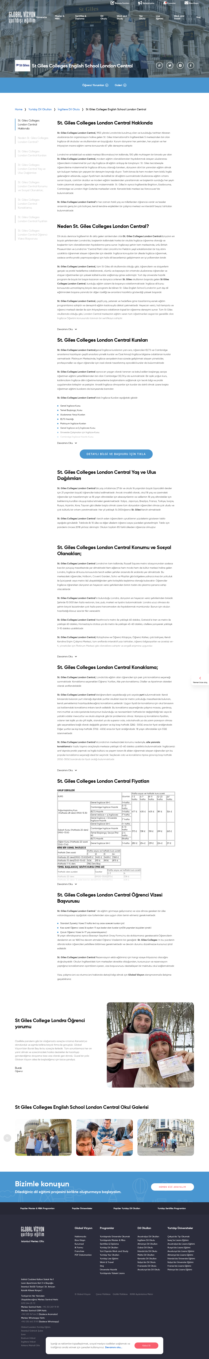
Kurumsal (79, 1243)
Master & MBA (59, 17)
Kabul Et (146, 1345)
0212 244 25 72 (28, 1303)
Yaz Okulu (142, 17)
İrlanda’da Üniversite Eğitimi (181, 1258)
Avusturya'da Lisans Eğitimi (181, 1251)
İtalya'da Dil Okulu (147, 1262)
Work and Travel (179, 17)
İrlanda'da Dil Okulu (147, 1251)
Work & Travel (107, 1262)
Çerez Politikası (103, 1294)
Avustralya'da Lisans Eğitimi (181, 1243)
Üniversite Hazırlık (108, 1269)
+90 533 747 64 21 (29, 1314)
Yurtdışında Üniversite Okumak (115, 1236)
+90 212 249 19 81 (50, 1306)
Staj (198, 17)
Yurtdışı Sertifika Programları (172, 1208)
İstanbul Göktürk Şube (32, 1330)
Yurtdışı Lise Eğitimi (109, 1258)
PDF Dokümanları (83, 1254)
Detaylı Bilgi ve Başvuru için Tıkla (116, 454)
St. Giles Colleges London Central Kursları (32, 153)
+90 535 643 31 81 (29, 1321)
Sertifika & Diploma (80, 17)
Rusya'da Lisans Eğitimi (179, 1247)
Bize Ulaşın (80, 1240)
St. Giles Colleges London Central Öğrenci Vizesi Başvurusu (32, 234)
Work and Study (122, 17)
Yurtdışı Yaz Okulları (109, 1254)
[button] (7, 1138)
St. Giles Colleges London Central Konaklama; (28, 203)
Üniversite (41, 17)
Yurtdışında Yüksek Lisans (112, 1273)
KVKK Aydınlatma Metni (141, 1294)
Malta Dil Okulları (146, 1254)
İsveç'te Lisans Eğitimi (178, 1240)
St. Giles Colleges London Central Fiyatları (32, 219)
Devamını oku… (113, 1347)
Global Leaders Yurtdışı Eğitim (35, 1327)
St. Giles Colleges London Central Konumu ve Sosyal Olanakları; (32, 186)
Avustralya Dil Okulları (148, 1236)
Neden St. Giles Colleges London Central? (33, 140)
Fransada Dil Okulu (147, 1265)
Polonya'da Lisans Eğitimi (180, 1269)
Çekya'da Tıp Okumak (179, 1236)
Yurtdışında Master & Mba (112, 1240)
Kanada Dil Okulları (147, 1258)
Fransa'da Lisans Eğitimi (179, 1265)
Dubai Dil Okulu (145, 1247)
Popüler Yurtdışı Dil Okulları (127, 1208)
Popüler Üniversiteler (82, 1208)
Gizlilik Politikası (120, 1294)
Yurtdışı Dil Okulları (40, 109)
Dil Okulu (104, 17)
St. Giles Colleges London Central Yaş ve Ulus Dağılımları (32, 169)
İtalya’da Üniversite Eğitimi (180, 1262)
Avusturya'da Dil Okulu (149, 1269)
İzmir (23, 1334)
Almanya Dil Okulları (147, 1243)
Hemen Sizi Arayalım (172, 1187)
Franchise (79, 1251)
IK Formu (79, 1247)
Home (18, 109)
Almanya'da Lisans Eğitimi (180, 1254)
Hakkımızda (80, 1236)
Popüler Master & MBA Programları (37, 1208)
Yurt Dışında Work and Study (114, 1251)
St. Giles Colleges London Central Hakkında (28, 124)
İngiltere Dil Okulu (146, 1240)
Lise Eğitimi (159, 17)
